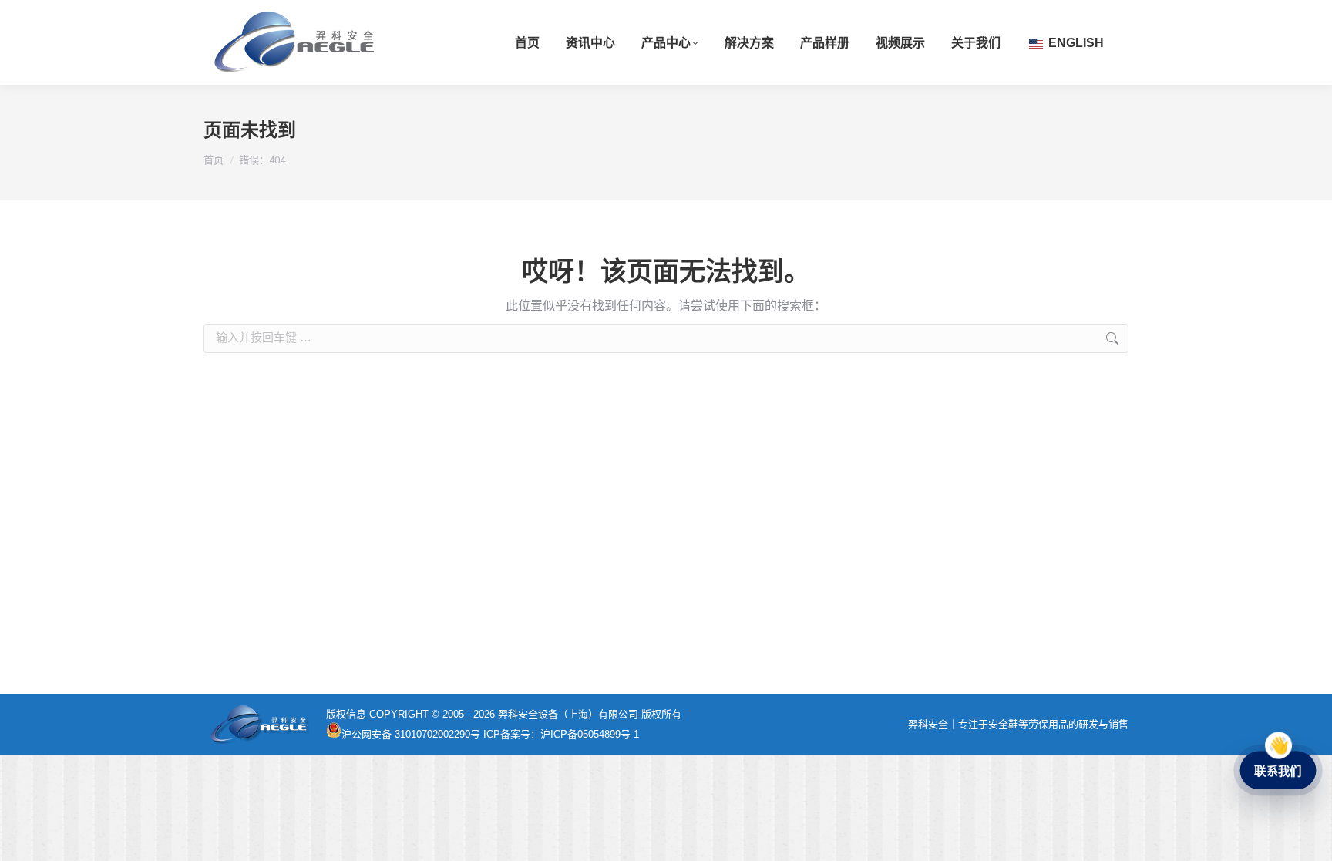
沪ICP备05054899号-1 (589, 734)
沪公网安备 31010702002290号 (410, 734)
